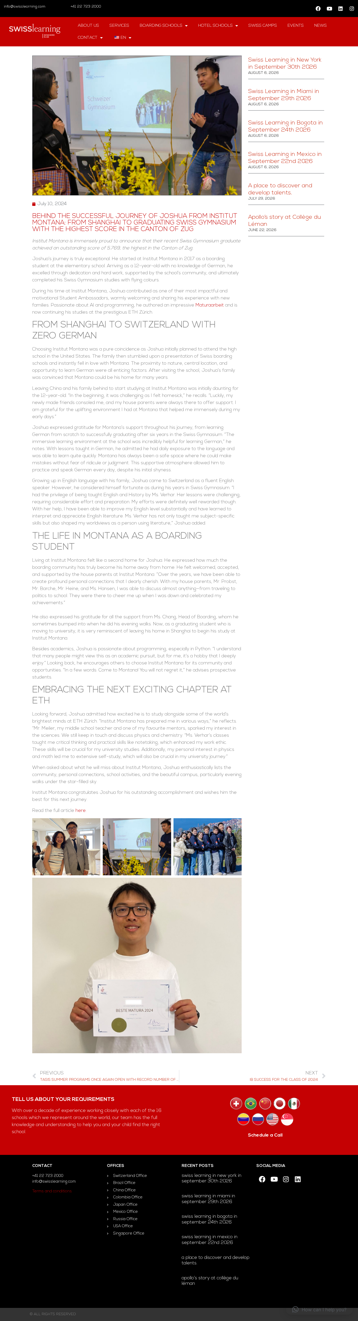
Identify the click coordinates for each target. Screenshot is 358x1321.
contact (87, 38)
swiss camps (262, 26)
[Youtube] (329, 9)
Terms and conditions (52, 1191)
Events (296, 26)
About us (88, 26)
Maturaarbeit (210, 305)
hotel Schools (215, 26)
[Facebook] (318, 9)
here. (80, 811)
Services (119, 26)
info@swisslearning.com (24, 7)
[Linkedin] (340, 9)
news (320, 26)
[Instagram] (352, 9)
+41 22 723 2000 (85, 7)
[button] (319, 1309)
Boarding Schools (161, 26)
